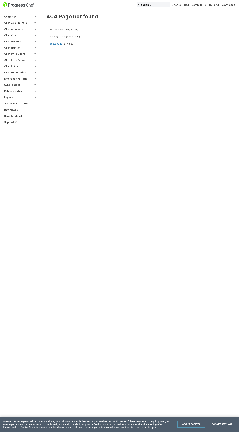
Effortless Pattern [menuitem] (15, 78)
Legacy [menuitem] (8, 97)
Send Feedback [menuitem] (13, 116)
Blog (186, 4)
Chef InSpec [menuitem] (11, 66)
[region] (119, 424)
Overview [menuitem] (10, 16)
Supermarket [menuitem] (12, 84)
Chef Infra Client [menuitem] (14, 53)
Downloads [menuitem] (11, 109)
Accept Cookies (191, 424)
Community (198, 4)
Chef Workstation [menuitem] (15, 72)
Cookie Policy (28, 427)
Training (214, 4)
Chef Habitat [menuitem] (12, 47)
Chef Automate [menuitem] (13, 29)
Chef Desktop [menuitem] (12, 41)
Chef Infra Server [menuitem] (15, 60)
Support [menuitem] (9, 122)
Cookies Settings (222, 424)
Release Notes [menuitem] (13, 91)
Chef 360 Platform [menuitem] (15, 23)
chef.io (176, 4)
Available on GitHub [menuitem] (16, 103)
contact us (56, 43)
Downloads (228, 4)
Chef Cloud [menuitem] (11, 35)
